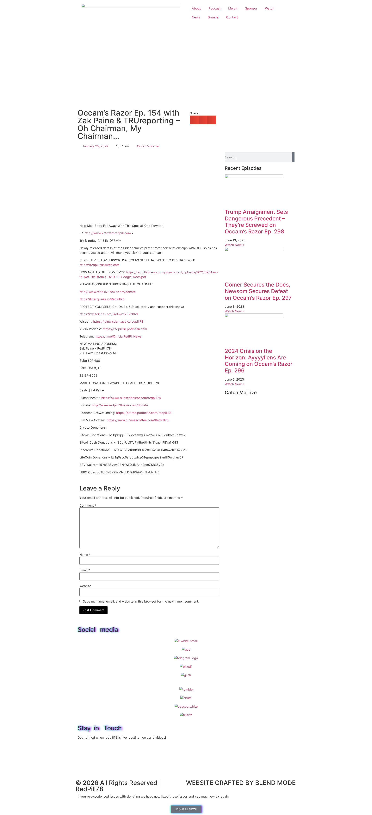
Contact (232, 17)
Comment (87, 505)
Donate (213, 17)
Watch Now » (234, 245)
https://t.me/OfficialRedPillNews (118, 336)
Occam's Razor (148, 146)
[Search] (293, 157)
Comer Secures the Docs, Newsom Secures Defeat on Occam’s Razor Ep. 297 (258, 291)
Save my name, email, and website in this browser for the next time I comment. (141, 601)
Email (84, 570)
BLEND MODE (275, 783)
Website (85, 585)
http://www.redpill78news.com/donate (107, 292)
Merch (232, 8)
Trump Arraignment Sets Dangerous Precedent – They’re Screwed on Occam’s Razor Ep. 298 (256, 222)
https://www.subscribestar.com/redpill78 (131, 398)
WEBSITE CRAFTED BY (220, 783)
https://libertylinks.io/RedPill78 (101, 299)
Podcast (214, 8)
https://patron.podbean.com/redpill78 (143, 413)
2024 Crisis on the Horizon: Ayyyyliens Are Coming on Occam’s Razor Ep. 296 (259, 361)
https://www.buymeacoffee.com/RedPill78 (138, 420)
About (196, 8)
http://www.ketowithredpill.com (107, 233)
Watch (269, 8)
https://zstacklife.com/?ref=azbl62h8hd (108, 314)
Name (84, 554)
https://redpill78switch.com (99, 265)
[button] (194, 120)
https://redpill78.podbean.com (125, 329)
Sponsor (251, 8)
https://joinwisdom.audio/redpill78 (118, 321)
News (196, 17)
